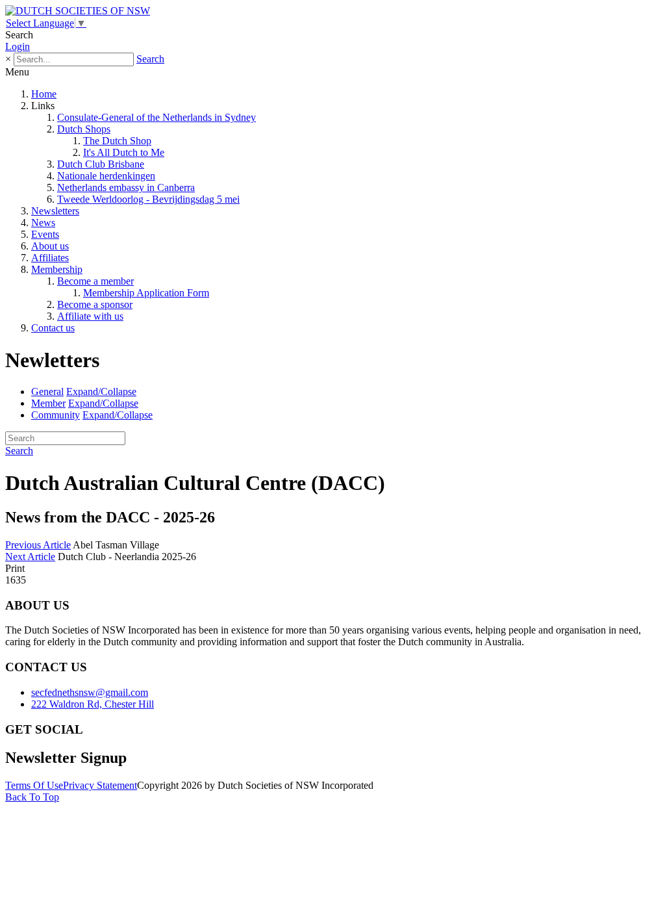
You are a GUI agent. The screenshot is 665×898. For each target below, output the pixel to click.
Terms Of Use (34, 785)
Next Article (30, 556)
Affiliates (50, 257)
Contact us (53, 327)
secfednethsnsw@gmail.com (89, 692)
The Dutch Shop (117, 140)
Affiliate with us (90, 316)
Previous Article (38, 544)
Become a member (95, 281)
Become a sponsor (94, 304)
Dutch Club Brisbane (100, 164)
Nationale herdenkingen (106, 175)
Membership (56, 269)
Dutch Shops (83, 129)
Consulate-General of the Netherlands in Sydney (156, 117)
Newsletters (55, 210)
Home (43, 93)
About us (50, 245)
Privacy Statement (100, 785)
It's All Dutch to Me (123, 152)
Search (150, 58)
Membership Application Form (146, 292)
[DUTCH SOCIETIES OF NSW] (77, 10)
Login (17, 46)
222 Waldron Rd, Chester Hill (92, 704)
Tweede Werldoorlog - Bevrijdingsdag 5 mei (148, 199)
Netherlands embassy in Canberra (126, 187)
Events (45, 234)
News (43, 222)
